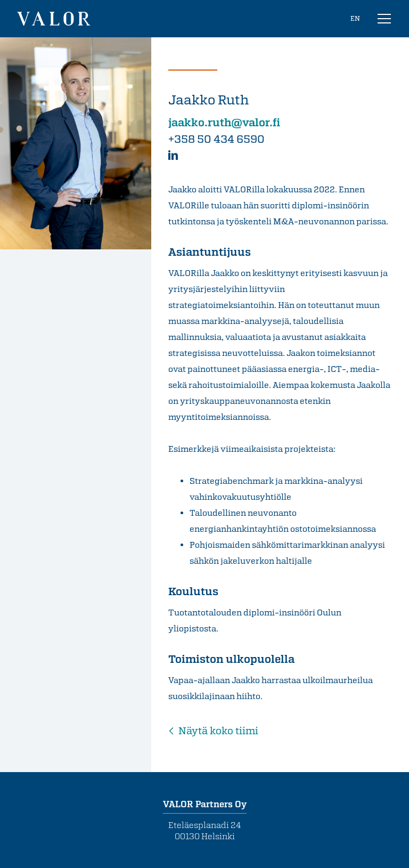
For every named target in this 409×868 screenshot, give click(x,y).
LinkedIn (173, 155)
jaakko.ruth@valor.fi (224, 122)
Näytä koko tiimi (218, 730)
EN (355, 18)
